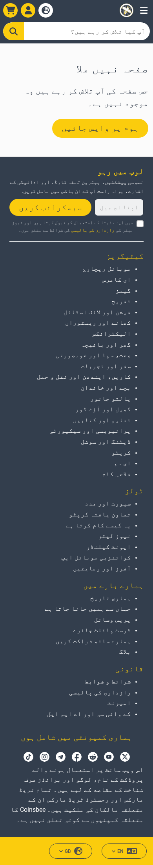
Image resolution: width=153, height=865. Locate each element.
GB (68, 851)
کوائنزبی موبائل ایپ (96, 557)
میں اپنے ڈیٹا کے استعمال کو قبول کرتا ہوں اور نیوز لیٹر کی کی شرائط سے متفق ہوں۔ (72, 226)
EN (120, 851)
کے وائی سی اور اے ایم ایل (89, 714)
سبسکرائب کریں (50, 207)
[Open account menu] (28, 10)
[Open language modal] (45, 10)
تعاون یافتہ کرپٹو (100, 514)
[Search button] (13, 31)
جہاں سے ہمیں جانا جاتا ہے (88, 608)
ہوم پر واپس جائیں (100, 128)
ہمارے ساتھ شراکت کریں (93, 641)
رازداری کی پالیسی (93, 230)
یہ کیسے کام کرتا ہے (98, 525)
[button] (144, 10)
